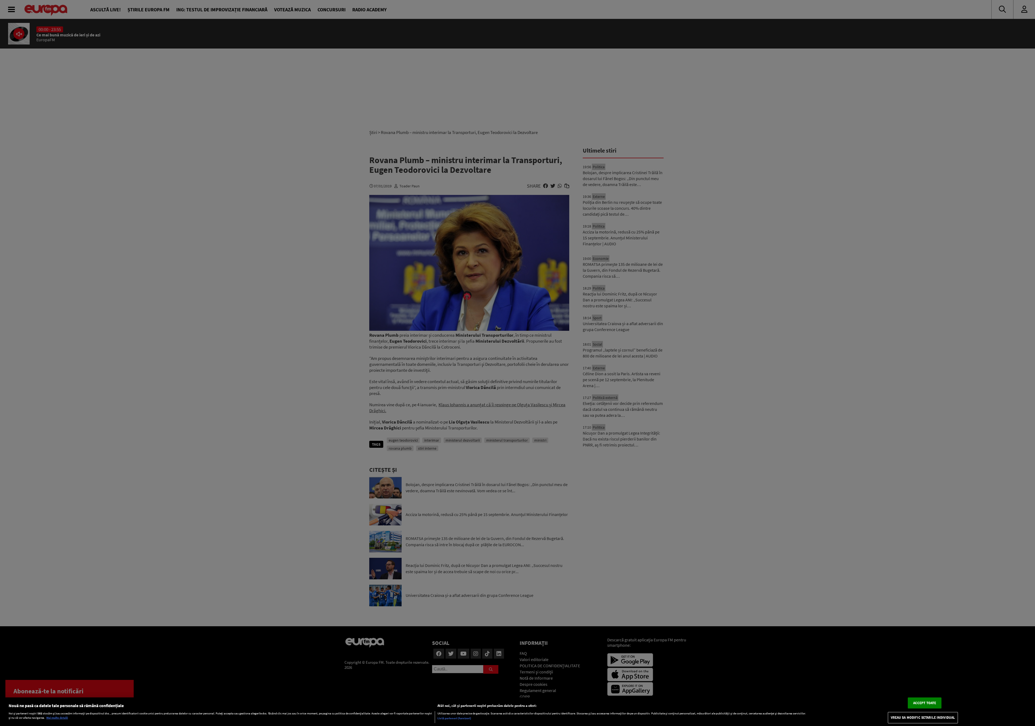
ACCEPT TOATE (924, 703)
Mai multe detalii (57, 718)
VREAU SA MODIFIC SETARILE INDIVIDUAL (923, 717)
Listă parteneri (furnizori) (454, 718)
